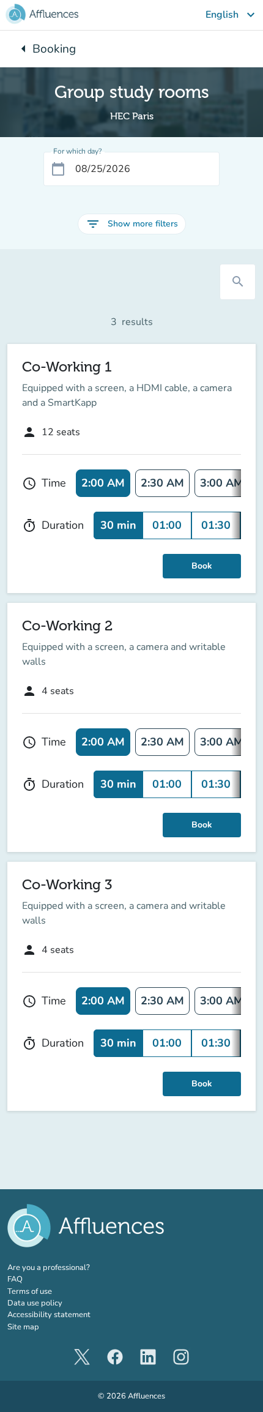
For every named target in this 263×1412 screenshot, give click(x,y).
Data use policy (34, 1303)
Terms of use (29, 1291)
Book (201, 566)
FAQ (15, 1279)
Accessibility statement (49, 1314)
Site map (23, 1326)
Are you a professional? (65, 1267)
